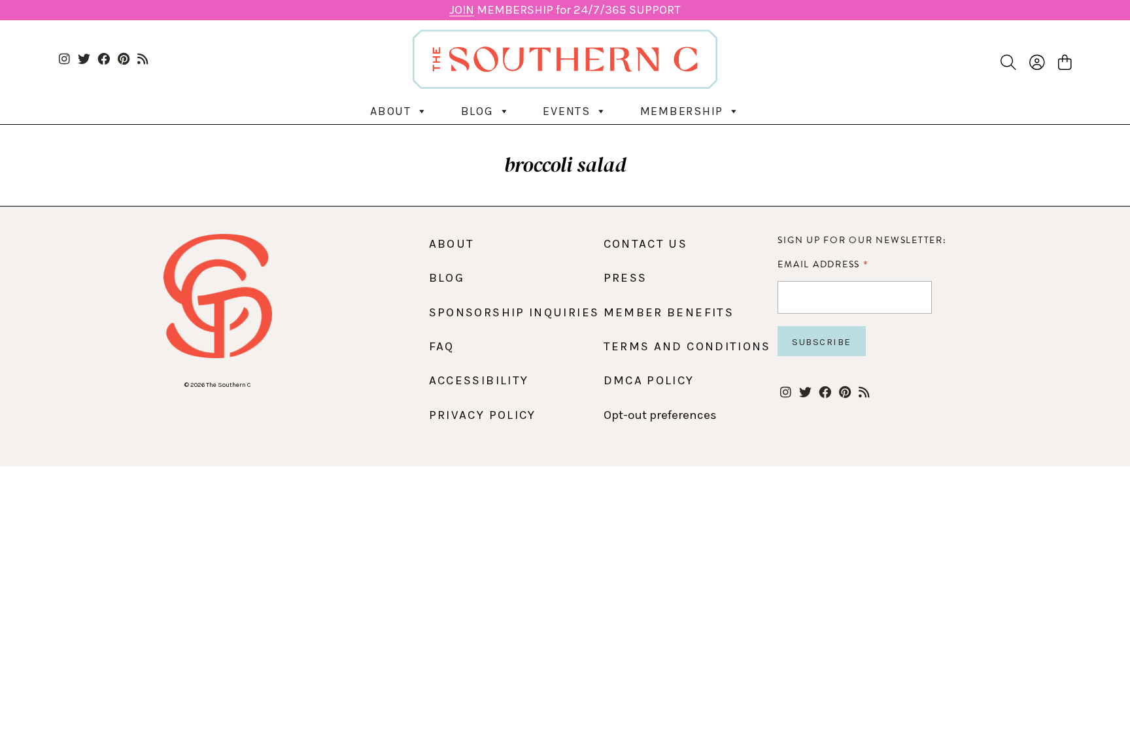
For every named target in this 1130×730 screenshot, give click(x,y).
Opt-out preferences (660, 415)
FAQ (441, 346)
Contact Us (646, 244)
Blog (477, 111)
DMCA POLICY (649, 380)
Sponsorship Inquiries (514, 312)
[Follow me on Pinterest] (123, 60)
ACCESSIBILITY (479, 380)
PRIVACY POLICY (482, 415)
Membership (682, 111)
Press (625, 278)
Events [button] (567, 111)
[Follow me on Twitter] (84, 60)
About (390, 111)
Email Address (823, 264)
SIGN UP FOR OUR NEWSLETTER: (862, 240)
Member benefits (669, 312)
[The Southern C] (565, 59)
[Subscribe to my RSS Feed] (143, 60)
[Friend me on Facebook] (103, 60)
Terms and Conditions (687, 346)
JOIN (461, 10)
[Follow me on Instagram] (64, 60)
